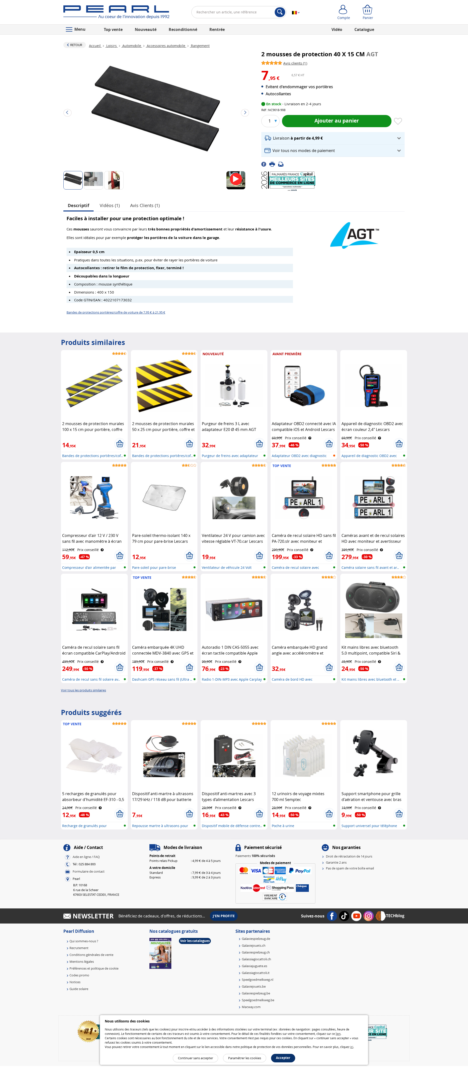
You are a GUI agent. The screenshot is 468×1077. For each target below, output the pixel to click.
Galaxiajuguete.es (254, 966)
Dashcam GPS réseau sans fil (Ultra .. (162, 679)
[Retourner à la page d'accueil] (116, 13)
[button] (333, 138)
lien (338, 1034)
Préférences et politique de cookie (93, 968)
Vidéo (337, 29)
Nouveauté (145, 29)
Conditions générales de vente (91, 955)
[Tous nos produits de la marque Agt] (354, 233)
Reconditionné (183, 29)
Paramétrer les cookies (244, 1058)
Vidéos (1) (110, 205)
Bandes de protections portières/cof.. (92, 455)
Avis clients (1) (145, 205)
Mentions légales (81, 961)
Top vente (113, 29)
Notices (74, 982)
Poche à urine (283, 825)
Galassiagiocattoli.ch (256, 959)
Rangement (200, 45)
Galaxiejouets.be (254, 986)
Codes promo (79, 975)
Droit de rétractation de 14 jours (349, 856)
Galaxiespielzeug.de (256, 938)
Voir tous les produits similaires (83, 690)
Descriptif (78, 205)
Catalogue (364, 29)
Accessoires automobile (166, 45)
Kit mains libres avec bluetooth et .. (370, 679)
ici (351, 1047)
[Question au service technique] (282, 164)
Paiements (255, 856)
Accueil (95, 45)
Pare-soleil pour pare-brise (154, 567)
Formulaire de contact (89, 871)
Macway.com (251, 1007)
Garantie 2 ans (336, 862)
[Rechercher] (280, 12)
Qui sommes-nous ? (83, 941)
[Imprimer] (273, 164)
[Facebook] (265, 164)
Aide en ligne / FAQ (86, 857)
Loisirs (111, 45)
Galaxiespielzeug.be (256, 993)
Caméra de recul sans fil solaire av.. (91, 679)
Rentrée (217, 29)
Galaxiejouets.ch (253, 945)
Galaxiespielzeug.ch (256, 952)
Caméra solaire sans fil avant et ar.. (370, 567)
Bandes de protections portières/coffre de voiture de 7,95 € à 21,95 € (116, 312)
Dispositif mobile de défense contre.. (232, 825)
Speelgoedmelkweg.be (258, 1000)
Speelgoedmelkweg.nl (257, 979)
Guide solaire (78, 989)
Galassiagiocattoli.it (256, 973)
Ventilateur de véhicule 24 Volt (227, 567)
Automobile (131, 45)
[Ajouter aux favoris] (398, 121)
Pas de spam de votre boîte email (350, 868)
